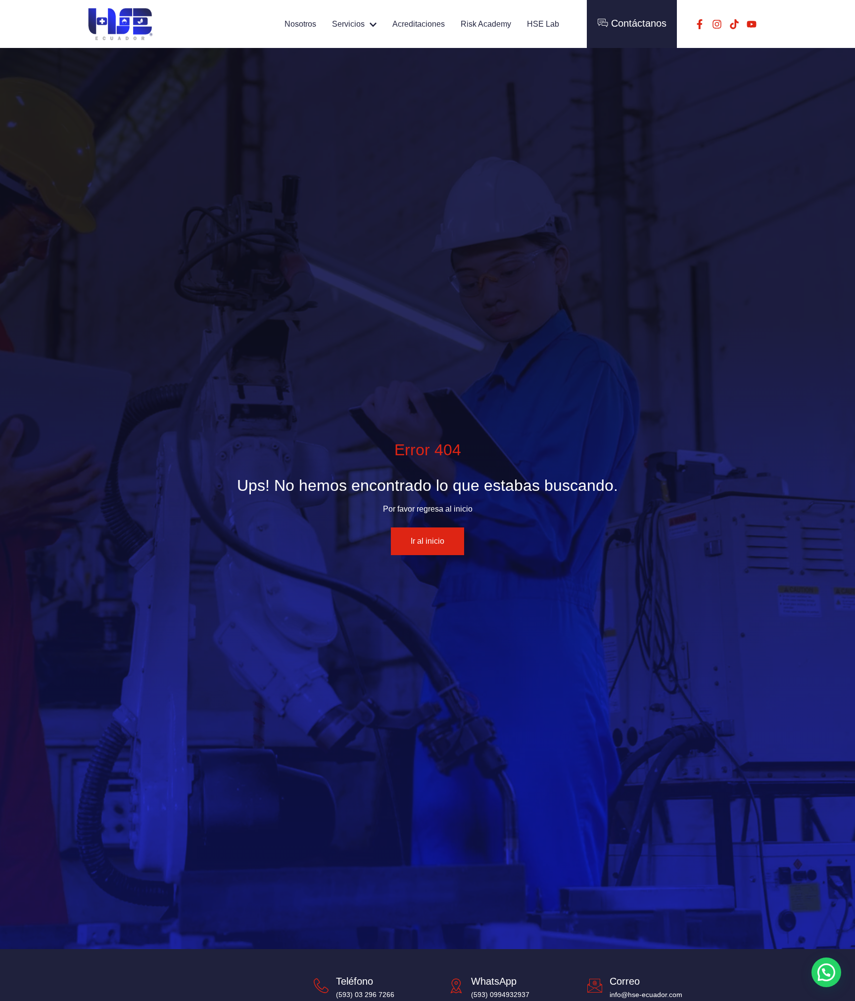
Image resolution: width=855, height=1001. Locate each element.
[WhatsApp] (456, 985)
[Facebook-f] (700, 24)
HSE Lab (543, 24)
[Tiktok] (734, 24)
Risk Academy (486, 24)
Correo (625, 981)
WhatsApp (494, 981)
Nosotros (300, 24)
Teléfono (354, 981)
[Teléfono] (321, 985)
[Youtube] (752, 24)
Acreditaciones (418, 24)
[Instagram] (717, 24)
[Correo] (594, 985)
